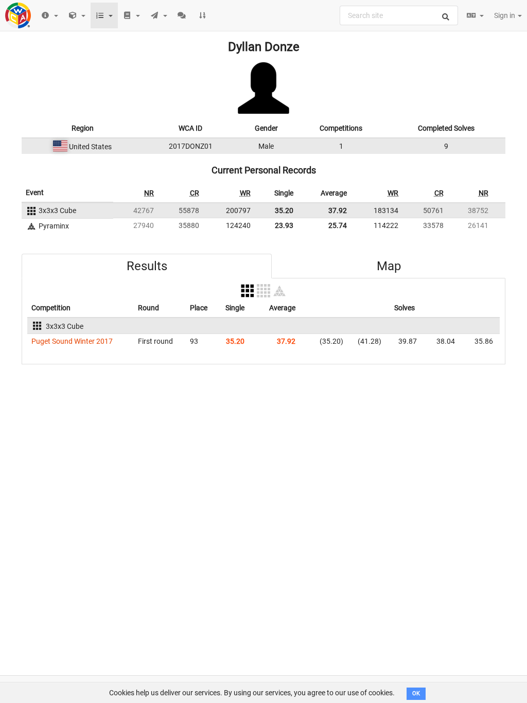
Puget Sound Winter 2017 (72, 341)
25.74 (337, 225)
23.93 (284, 225)
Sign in (505, 15)
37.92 (337, 210)
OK (416, 693)
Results (147, 266)
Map (389, 266)
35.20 (284, 210)
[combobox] (399, 15)
